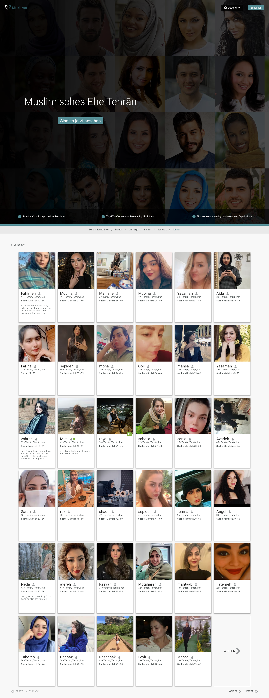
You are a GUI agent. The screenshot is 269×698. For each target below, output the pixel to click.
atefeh (65, 584)
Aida (220, 293)
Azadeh (222, 439)
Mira (64, 439)
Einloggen (256, 7)
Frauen (118, 229)
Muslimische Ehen (99, 229)
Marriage (133, 229)
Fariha (26, 366)
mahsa (183, 366)
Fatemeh (223, 584)
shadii (104, 511)
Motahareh (147, 584)
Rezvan (105, 584)
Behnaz (66, 657)
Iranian (147, 229)
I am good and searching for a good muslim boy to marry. (36, 597)
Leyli (142, 657)
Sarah (26, 511)
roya (102, 439)
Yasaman (185, 293)
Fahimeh (28, 293)
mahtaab (184, 584)
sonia (181, 439)
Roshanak (107, 657)
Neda (25, 584)
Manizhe (106, 293)
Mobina (66, 293)
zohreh (27, 439)
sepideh (66, 366)
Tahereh (28, 657)
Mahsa (183, 657)
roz (62, 511)
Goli (141, 366)
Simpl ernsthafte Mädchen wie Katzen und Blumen (75, 452)
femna (182, 511)
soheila (144, 439)
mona (104, 366)
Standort (162, 229)
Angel (221, 511)
